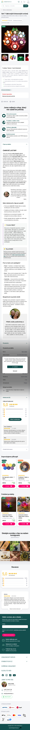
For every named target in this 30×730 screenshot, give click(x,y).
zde (17, 362)
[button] (28, 600)
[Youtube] (13, 675)
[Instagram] (6, 675)
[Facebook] (2, 675)
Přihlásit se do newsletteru (9, 635)
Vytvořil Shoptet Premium (14, 727)
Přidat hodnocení (15, 419)
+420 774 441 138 (8, 690)
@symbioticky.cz (15, 537)
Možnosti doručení (8, 96)
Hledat (25, 5)
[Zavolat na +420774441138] (18, 2)
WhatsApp (8, 696)
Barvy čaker (24, 351)
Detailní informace (6, 89)
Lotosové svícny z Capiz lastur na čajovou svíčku (15, 390)
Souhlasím (16, 366)
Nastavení (15, 371)
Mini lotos (24, 373)
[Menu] (28, 2)
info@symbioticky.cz (8, 693)
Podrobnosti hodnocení (17, 20)
